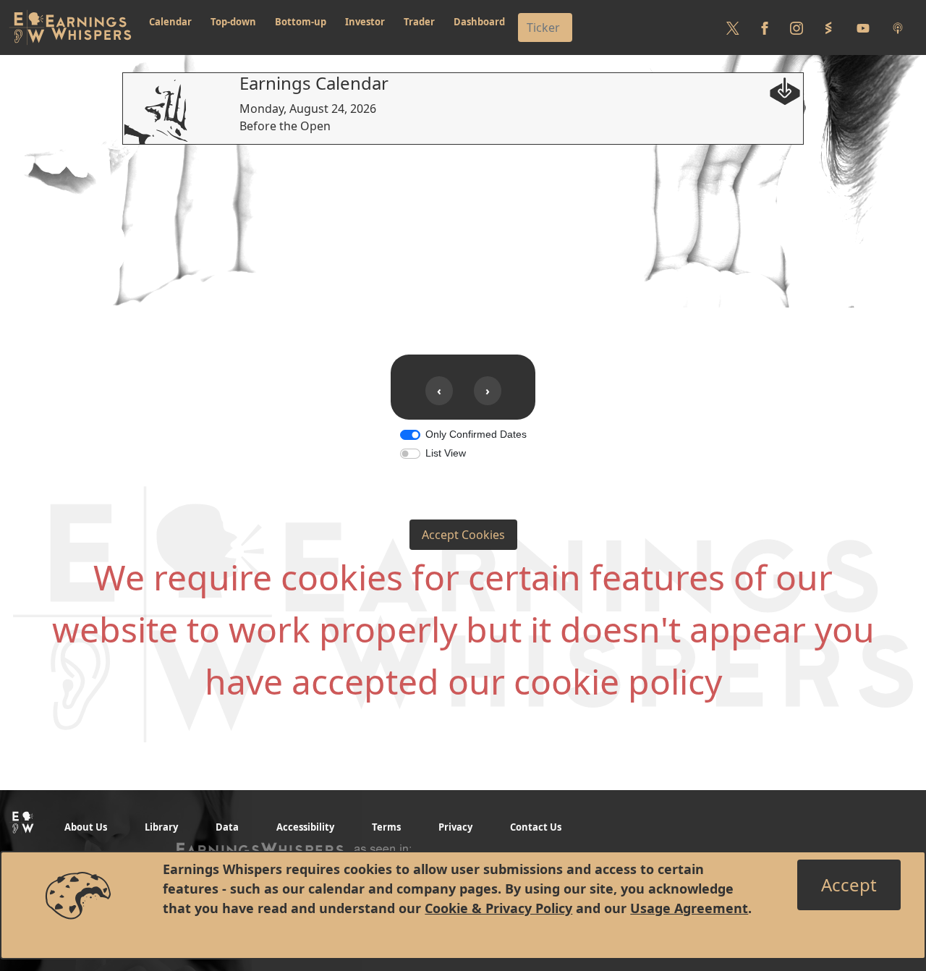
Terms (386, 827)
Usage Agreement (689, 908)
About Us (85, 827)
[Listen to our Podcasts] (897, 27)
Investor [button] (365, 21)
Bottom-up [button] (300, 21)
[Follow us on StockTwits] (828, 27)
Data (227, 827)
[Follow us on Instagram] (796, 27)
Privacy (455, 827)
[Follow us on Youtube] (863, 27)
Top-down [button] (233, 21)
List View (445, 453)
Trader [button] (419, 21)
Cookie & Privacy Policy (498, 908)
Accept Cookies (463, 535)
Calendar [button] (170, 21)
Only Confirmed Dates (476, 434)
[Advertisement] (463, 246)
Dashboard (479, 21)
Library (161, 827)
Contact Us (535, 827)
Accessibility (305, 827)
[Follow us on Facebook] (764, 27)
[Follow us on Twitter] (733, 27)
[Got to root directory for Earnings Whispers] (70, 27)
